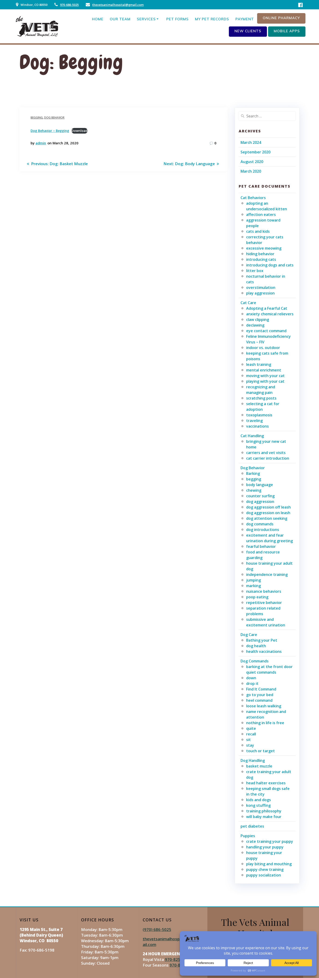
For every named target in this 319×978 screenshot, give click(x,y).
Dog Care (249, 634)
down (251, 677)
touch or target (260, 750)
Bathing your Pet (261, 640)
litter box (254, 270)
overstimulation (260, 287)
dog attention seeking (266, 518)
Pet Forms (177, 19)
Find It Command (261, 689)
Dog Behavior (54, 118)
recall (251, 734)
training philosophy (263, 811)
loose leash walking (263, 706)
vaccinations (257, 426)
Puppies (248, 835)
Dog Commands (255, 661)
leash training (258, 364)
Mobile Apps (287, 31)
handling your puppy (265, 847)
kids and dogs (258, 799)
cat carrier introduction (267, 458)
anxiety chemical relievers (270, 313)
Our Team (120, 19)
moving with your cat (265, 375)
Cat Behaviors (253, 197)
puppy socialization (263, 875)
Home (97, 19)
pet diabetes (252, 826)
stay (250, 745)
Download (79, 130)
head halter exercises (266, 782)
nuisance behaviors (263, 591)
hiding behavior (260, 253)
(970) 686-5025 (157, 929)
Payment (244, 19)
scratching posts (261, 398)
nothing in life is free (265, 722)
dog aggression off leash (268, 507)
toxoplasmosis (259, 415)
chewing (253, 490)
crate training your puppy (269, 841)
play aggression (260, 293)
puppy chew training (265, 869)
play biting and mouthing (269, 863)
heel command (259, 700)
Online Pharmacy (281, 18)
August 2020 (252, 161)
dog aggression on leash (268, 512)
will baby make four (263, 816)
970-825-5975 (178, 959)
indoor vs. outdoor (263, 347)
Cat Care (248, 302)
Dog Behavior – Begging (50, 130)
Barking (253, 473)
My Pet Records (212, 19)
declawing (255, 325)
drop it (252, 683)
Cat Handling (252, 435)
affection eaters (261, 214)
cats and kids (258, 231)
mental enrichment (263, 370)
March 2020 (251, 171)
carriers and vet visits (266, 452)
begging (37, 118)
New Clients (247, 31)
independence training (267, 574)
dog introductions (262, 529)
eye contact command (266, 330)
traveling (254, 420)
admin (40, 143)
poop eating (257, 597)
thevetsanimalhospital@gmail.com (118, 5)
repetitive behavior (264, 602)
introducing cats (261, 259)
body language (259, 484)
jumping (253, 580)
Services (146, 19)
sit (248, 739)
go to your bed (259, 694)
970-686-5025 (69, 5)
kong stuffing (258, 805)
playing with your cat (265, 381)
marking (253, 585)
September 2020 (255, 152)
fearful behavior (261, 546)
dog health (256, 645)
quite (251, 728)
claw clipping (257, 319)
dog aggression (260, 501)
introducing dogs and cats (270, 265)
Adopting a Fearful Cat (266, 308)
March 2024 (251, 142)
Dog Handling (253, 760)
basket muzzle (259, 766)
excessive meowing (263, 248)
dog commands (259, 524)
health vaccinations (264, 651)
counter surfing (260, 495)
